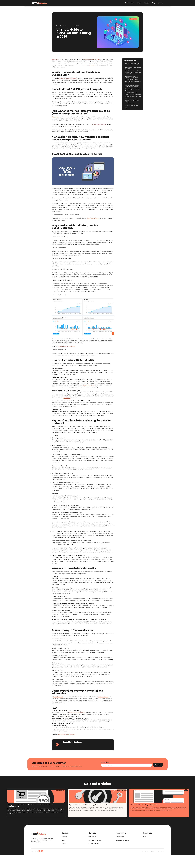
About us (64, 836)
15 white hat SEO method (99, 124)
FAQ (126, 107)
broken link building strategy (77, 712)
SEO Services (92, 836)
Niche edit (55, 117)
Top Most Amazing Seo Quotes (66, 346)
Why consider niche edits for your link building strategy (132, 86)
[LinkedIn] (42, 851)
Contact (161, 3)
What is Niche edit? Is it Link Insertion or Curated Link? (132, 64)
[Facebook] (39, 851)
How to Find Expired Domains (66, 734)
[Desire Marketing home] (39, 2)
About (139, 3)
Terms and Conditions (122, 840)
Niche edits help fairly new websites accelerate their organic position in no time (131, 78)
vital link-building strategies (91, 59)
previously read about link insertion (68, 78)
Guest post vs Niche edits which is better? (133, 82)
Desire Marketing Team (72, 742)
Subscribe (158, 765)
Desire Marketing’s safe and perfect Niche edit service (132, 104)
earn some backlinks (89, 65)
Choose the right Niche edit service (132, 100)
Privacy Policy (120, 836)
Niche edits (55, 59)
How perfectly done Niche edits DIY (133, 89)
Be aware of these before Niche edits (133, 97)
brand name (67, 398)
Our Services (129, 3)
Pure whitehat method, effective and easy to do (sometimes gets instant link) (133, 72)
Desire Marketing (58, 697)
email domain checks (88, 385)
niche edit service (103, 697)
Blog (153, 3)
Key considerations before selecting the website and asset (133, 93)
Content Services (94, 843)
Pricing (147, 3)
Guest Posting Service (93, 218)
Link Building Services (95, 840)
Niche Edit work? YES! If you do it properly (133, 68)
